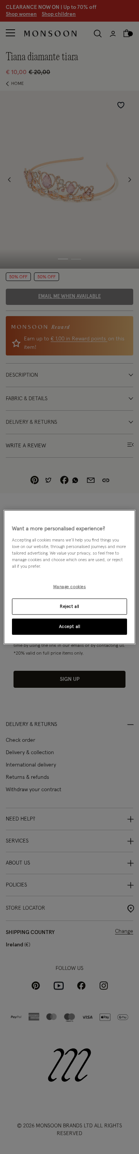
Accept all (69, 626)
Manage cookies (69, 587)
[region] (69, 577)
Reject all (69, 606)
